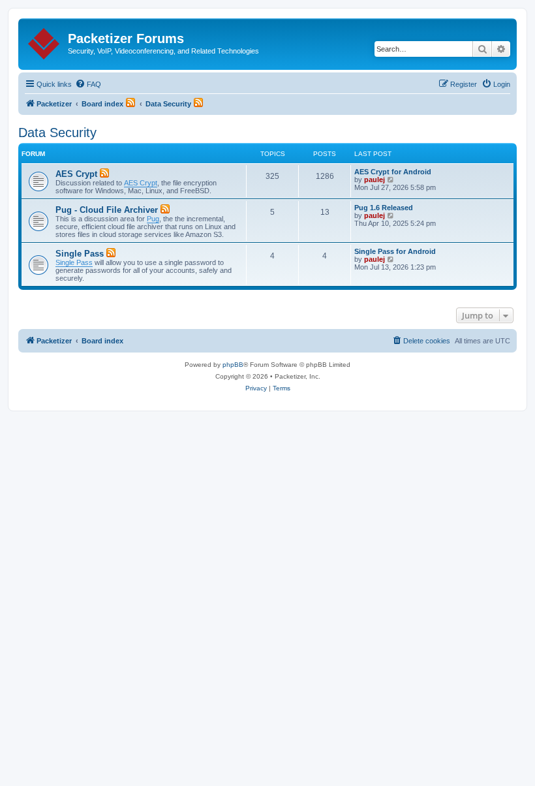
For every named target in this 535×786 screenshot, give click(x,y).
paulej (374, 179)
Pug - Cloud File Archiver (106, 210)
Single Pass (79, 254)
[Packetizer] (45, 41)
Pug (153, 219)
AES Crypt (76, 174)
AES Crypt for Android (392, 172)
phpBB (232, 364)
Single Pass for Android (395, 251)
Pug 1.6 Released (383, 208)
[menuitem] (88, 84)
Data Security (57, 132)
